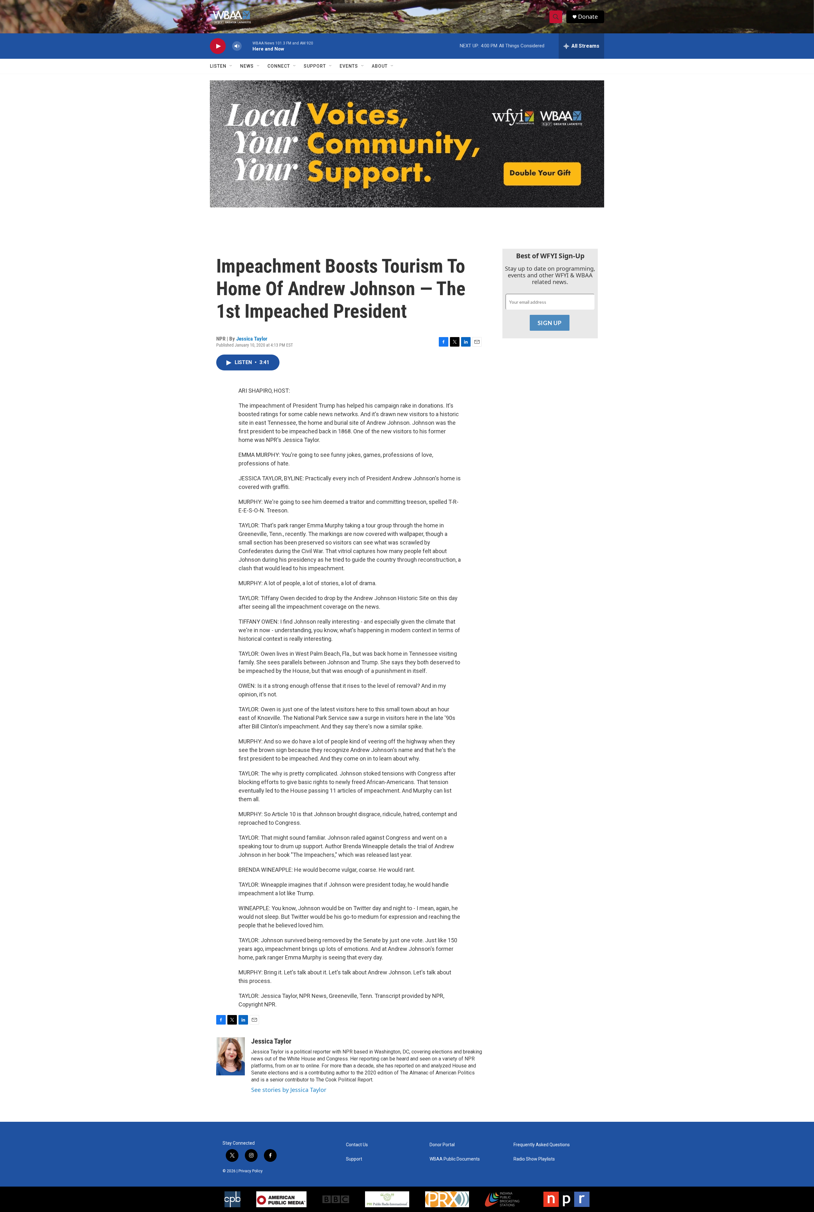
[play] (218, 46)
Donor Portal (442, 1144)
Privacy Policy (250, 1171)
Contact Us (357, 1144)
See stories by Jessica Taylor (288, 1090)
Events (349, 66)
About (380, 66)
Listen (218, 66)
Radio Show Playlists (534, 1159)
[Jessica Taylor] (230, 1056)
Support (315, 66)
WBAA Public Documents (455, 1159)
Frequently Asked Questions (542, 1144)
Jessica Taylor (251, 338)
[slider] (247, 46)
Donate (588, 16)
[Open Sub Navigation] (231, 66)
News (247, 66)
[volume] (236, 46)
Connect (278, 66)
